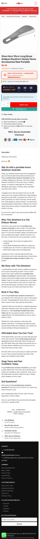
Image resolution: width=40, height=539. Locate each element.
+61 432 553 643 (9, 450)
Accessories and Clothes (13, 16)
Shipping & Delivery (7, 488)
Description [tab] (5, 152)
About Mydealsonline (8, 468)
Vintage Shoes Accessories (22, 411)
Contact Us (5, 493)
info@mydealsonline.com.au (10, 455)
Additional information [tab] (9, 157)
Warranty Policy (6, 496)
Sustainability (5, 475)
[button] (35, 3)
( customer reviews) (16, 68)
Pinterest (5, 511)
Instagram (6, 508)
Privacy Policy (5, 473)
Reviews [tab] (5, 161)
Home (3, 16)
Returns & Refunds (7, 491)
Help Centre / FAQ (7, 485)
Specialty (24, 16)
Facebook (6, 503)
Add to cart (24, 105)
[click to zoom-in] (19, 36)
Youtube (5, 506)
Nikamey (21, 413)
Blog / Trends (5, 470)
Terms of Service (6, 478)
